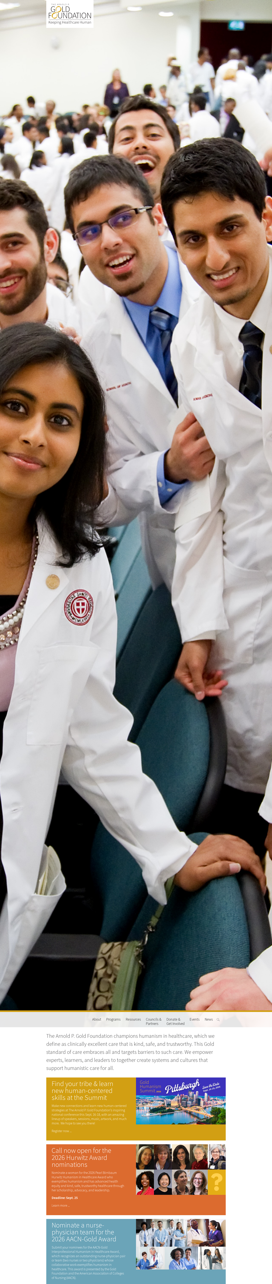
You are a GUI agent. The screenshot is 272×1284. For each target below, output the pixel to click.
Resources (133, 1019)
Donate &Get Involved (176, 1021)
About (96, 1019)
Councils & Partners (154, 1021)
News (209, 1019)
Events (195, 1019)
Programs (113, 1019)
